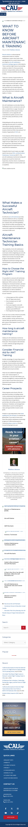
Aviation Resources (11, 778)
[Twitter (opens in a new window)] (11, 808)
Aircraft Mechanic (10, 553)
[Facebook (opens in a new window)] (5, 808)
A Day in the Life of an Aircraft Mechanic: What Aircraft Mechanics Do (14, 574)
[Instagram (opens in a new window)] (17, 808)
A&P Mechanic (9, 526)
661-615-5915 (16, 1)
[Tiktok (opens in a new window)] (17, 813)
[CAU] (12, 8)
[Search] (23, 628)
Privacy (6, 767)
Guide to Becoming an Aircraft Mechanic (11, 562)
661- (9, 802)
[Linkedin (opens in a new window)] (11, 813)
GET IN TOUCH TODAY (14, 732)
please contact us (12, 423)
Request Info (8, 760)
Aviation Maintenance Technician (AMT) (11, 544)
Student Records (10, 775)
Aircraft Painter (9, 518)
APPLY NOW (10, 817)
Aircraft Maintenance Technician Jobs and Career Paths (13, 585)
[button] (2, 14)
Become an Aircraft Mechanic (12, 603)
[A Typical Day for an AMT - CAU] (14, 569)
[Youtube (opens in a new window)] (5, 813)
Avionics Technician (10, 534)
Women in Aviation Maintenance (10, 596)
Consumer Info (9, 770)
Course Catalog (9, 765)
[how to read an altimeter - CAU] (14, 531)
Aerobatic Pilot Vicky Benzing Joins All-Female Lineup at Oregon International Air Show (14, 613)
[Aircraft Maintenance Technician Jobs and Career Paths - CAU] (14, 581)
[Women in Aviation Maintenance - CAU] (14, 593)
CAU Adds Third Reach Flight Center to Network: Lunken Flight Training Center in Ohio (13, 676)
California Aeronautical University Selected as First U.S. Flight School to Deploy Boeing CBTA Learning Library (13, 669)
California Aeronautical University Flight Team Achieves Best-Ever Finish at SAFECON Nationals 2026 (13, 688)
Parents (7, 762)
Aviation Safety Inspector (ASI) (10, 693)
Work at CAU (8, 773)
